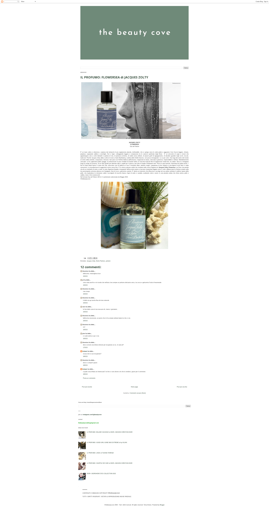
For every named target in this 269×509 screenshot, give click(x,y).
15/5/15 (85, 276)
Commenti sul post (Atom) (138, 393)
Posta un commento (89, 378)
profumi (108, 261)
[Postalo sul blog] (90, 258)
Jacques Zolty (91, 261)
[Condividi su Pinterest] (96, 258)
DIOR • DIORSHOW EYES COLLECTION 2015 (101, 473)
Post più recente (87, 387)
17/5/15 (85, 347)
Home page (134, 387)
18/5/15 (85, 356)
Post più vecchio (182, 387)
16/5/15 (85, 320)
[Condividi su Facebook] (94, 258)
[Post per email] (84, 258)
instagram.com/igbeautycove (92, 414)
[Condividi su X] (92, 258)
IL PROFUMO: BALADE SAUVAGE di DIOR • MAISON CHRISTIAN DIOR (109, 432)
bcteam (84, 351)
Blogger (162, 505)
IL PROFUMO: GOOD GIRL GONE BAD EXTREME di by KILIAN (107, 442)
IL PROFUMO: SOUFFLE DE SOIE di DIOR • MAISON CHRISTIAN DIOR (109, 463)
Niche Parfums (100, 261)
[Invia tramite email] (88, 258)
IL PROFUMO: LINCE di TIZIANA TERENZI (100, 453)
